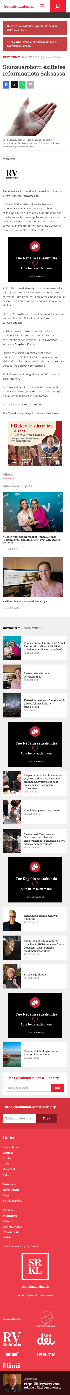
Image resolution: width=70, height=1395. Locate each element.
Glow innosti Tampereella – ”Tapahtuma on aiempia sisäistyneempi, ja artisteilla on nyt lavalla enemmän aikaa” (44, 839)
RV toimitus (9, 159)
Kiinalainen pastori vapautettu (42, 810)
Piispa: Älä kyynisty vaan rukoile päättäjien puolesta (42, 1385)
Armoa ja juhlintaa (35, 974)
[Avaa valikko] (42, 6)
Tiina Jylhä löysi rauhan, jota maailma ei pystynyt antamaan (32, 44)
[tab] (11, 628)
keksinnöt (11, 57)
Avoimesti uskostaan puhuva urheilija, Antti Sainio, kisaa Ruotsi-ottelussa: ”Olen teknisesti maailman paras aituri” (45, 946)
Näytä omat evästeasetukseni (20, 1246)
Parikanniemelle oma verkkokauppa (25, 601)
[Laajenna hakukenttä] (58, 6)
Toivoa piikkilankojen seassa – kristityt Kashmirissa (42, 1053)
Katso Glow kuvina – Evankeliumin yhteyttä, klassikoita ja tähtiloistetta (45, 703)
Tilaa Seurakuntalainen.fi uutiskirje (32, 1078)
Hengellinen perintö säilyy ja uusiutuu (41, 917)
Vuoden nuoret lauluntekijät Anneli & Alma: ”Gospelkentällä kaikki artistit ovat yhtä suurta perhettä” (31, 539)
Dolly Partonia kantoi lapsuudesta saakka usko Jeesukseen (32, 28)
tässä (55, 413)
